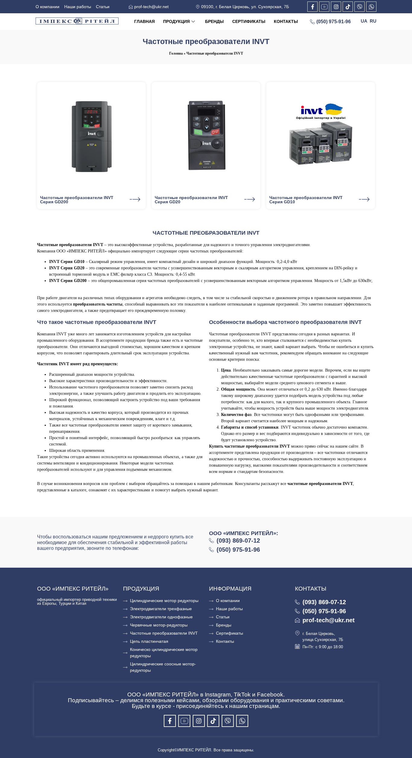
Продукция (176, 21)
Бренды (214, 21)
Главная (144, 21)
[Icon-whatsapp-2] (371, 7)
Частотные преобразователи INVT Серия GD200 (76, 199)
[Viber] (359, 7)
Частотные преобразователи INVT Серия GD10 (306, 199)
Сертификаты (248, 21)
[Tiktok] (348, 7)
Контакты (286, 21)
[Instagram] (336, 7)
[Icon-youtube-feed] (324, 7)
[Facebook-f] (312, 7)
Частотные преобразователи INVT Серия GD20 (191, 199)
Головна (176, 53)
